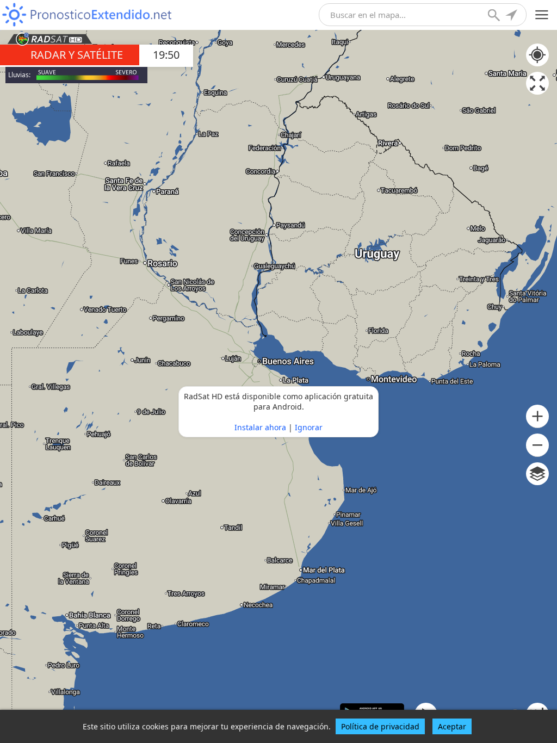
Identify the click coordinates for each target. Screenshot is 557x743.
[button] (537, 416)
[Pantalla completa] (537, 83)
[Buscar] (495, 16)
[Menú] (542, 15)
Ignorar (309, 427)
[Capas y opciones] (537, 473)
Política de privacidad (380, 726)
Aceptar (452, 726)
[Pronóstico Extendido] (87, 15)
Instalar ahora (260, 427)
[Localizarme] (512, 16)
